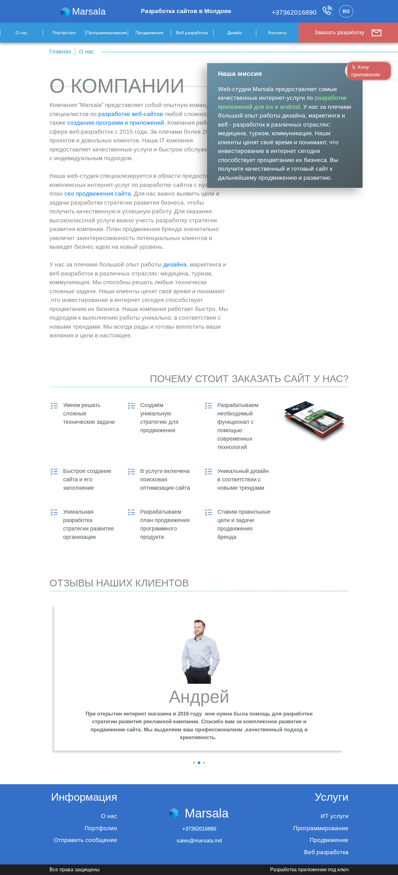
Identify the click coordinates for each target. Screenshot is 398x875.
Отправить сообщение (85, 840)
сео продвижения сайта (97, 193)
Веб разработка (192, 32)
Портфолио (64, 32)
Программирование (106, 32)
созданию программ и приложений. (116, 122)
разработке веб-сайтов (130, 114)
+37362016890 (295, 12)
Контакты (277, 32)
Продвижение (150, 32)
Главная (60, 52)
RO (346, 11)
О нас (21, 32)
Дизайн (234, 32)
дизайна (175, 264)
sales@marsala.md (199, 841)
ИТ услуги (335, 816)
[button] (194, 763)
